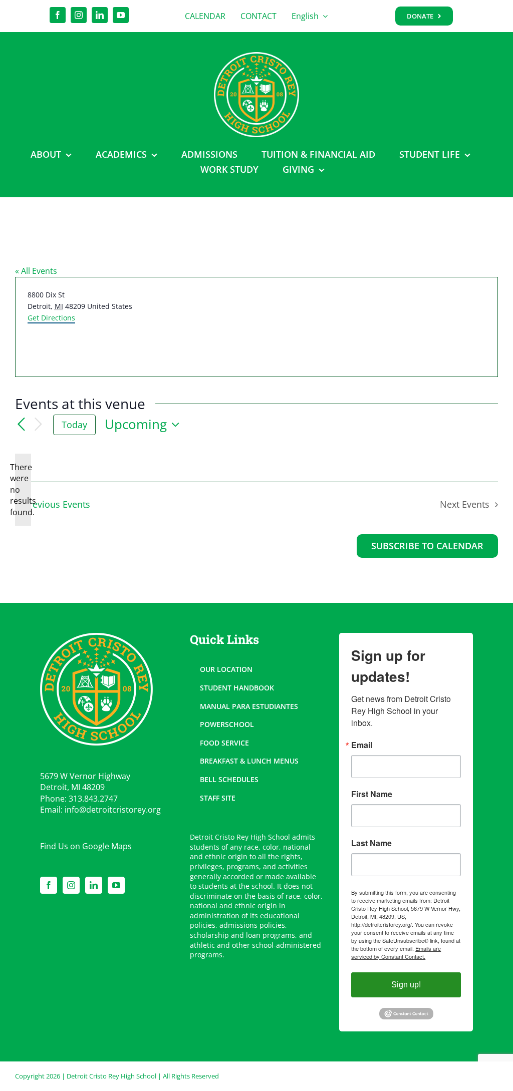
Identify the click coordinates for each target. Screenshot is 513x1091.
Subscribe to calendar (427, 546)
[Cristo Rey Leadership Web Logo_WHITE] (256, 56)
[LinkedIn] (93, 885)
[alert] (23, 490)
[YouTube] (116, 885)
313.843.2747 (93, 798)
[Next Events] (38, 425)
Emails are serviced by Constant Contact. (396, 952)
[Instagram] (71, 885)
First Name (371, 794)
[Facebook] (48, 885)
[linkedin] (100, 15)
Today (74, 425)
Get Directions (51, 317)
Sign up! (406, 984)
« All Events (36, 270)
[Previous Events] (21, 425)
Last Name (371, 843)
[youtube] (121, 15)
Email (361, 745)
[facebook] (58, 15)
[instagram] (79, 15)
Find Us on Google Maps (86, 846)
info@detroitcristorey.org (113, 809)
